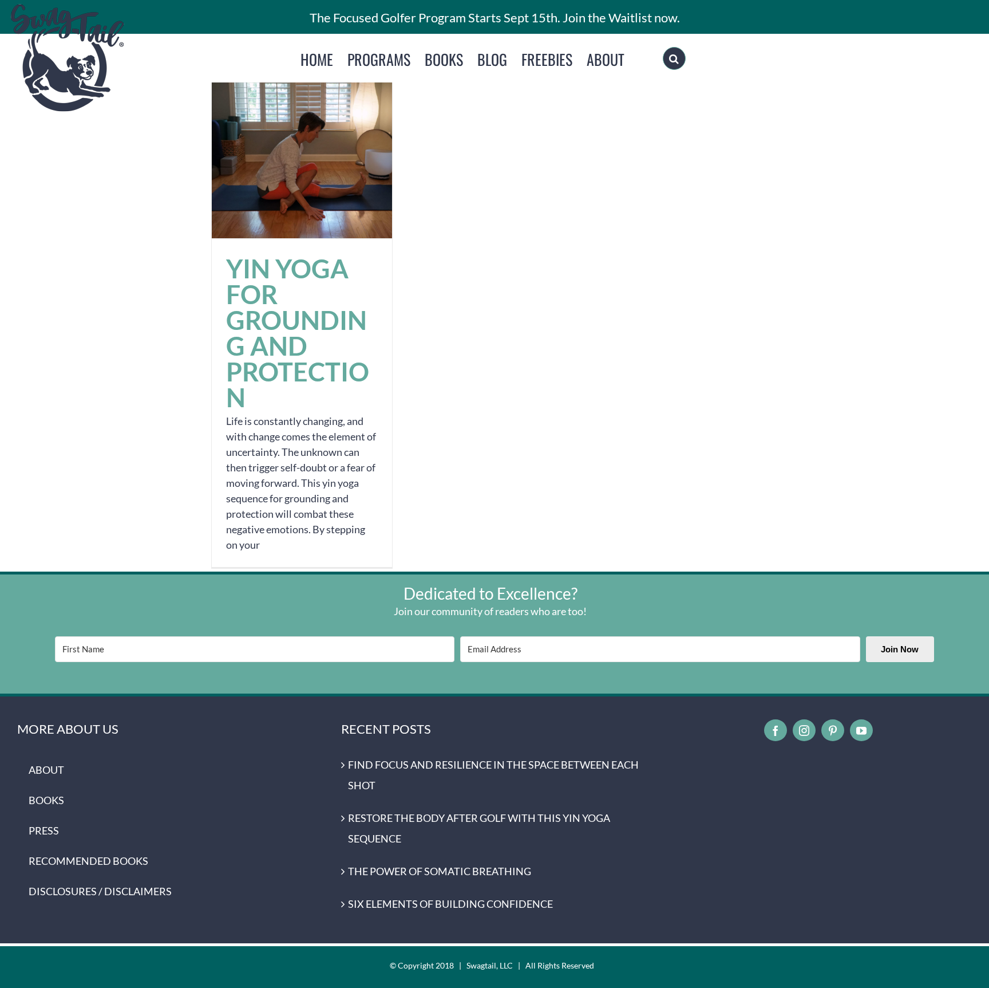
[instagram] (804, 730)
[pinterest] (832, 730)
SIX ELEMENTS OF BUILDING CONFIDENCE (450, 904)
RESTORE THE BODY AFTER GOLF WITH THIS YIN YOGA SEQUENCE (479, 828)
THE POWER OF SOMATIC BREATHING (439, 871)
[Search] (674, 58)
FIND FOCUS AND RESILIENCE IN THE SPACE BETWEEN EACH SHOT (493, 775)
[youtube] (861, 730)
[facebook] (775, 730)
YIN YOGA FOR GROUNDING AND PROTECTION (302, 148)
